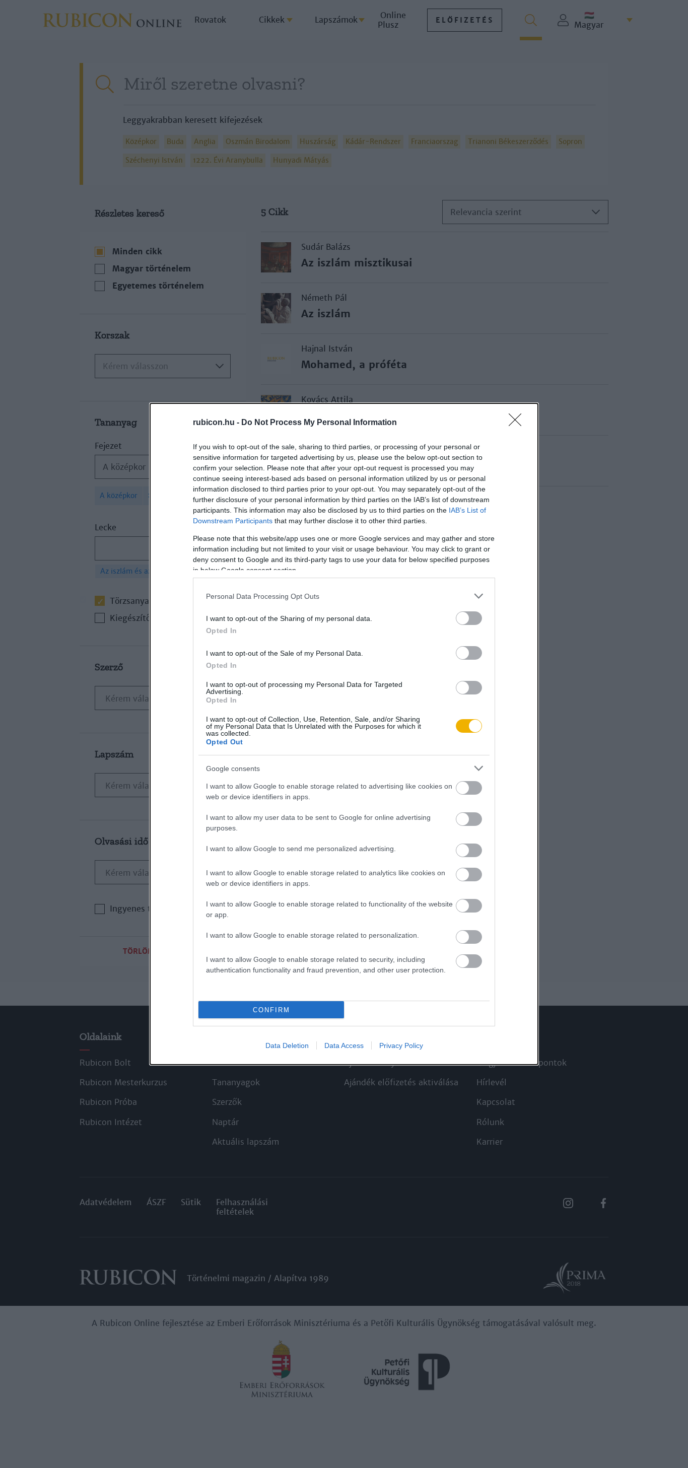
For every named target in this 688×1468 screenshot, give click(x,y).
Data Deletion (287, 1045)
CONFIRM (271, 1010)
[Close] (518, 423)
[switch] (469, 618)
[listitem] (344, 596)
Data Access (344, 1045)
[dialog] (344, 734)
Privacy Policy (401, 1045)
